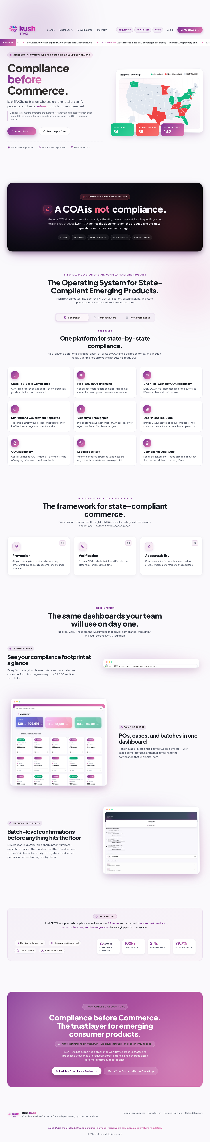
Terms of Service (173, 1112)
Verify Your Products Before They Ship (131, 1071)
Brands (51, 29)
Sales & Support (194, 1112)
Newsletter (143, 29)
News (158, 29)
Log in (170, 29)
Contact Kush (188, 29)
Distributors (66, 29)
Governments (84, 29)
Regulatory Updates (134, 1112)
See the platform (56, 131)
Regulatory (125, 29)
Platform (102, 29)
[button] (130, 120)
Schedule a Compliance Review (74, 1071)
